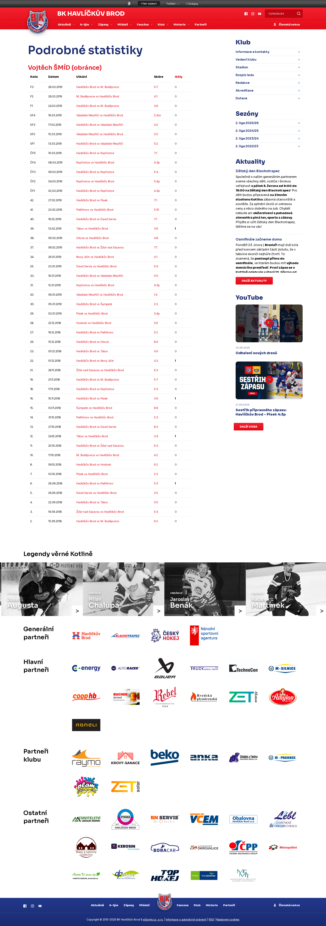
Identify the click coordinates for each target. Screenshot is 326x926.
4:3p (157, 162)
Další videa (248, 426)
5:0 (156, 502)
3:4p (157, 313)
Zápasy (129, 905)
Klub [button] (161, 24)
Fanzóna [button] (143, 24)
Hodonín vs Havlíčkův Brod (93, 323)
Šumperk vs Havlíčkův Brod (94, 408)
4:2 (156, 124)
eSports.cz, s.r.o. (153, 919)
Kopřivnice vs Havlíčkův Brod (95, 162)
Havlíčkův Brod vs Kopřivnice (95, 153)
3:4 (156, 436)
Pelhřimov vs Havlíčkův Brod (94, 209)
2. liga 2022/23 (247, 146)
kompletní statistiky (167, 532)
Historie (212, 905)
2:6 (156, 323)
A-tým (113, 905)
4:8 (156, 238)
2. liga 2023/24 (247, 138)
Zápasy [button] (103, 24)
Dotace (241, 98)
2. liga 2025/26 (247, 123)
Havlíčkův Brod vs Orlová (92, 342)
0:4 (156, 266)
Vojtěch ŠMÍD (49, 67)
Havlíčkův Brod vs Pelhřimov (94, 332)
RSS (211, 919)
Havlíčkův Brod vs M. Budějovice (97, 87)
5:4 (156, 172)
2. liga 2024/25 (247, 131)
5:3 (156, 389)
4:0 (156, 351)
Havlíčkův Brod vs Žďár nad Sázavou (100, 247)
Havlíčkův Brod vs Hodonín (93, 464)
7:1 (155, 153)
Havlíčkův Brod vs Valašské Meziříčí (99, 124)
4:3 (156, 360)
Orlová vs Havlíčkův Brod (92, 238)
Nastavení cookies (227, 919)
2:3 (156, 304)
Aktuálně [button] (65, 24)
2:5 (156, 493)
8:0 (156, 342)
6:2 (156, 464)
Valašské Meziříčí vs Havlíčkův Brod (99, 115)
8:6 (156, 408)
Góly (178, 77)
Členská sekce (289, 24)
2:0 (156, 134)
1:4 (155, 294)
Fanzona (182, 905)
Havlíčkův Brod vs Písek (92, 200)
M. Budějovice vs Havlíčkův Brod (97, 96)
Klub (197, 905)
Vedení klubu (246, 60)
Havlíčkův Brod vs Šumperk (94, 304)
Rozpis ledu (245, 75)
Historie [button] (180, 24)
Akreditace (245, 91)
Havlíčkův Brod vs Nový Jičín (95, 360)
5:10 (156, 209)
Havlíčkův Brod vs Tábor (92, 351)
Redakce (243, 83)
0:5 (156, 276)
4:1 (155, 96)
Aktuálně (97, 905)
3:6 (156, 106)
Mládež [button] (123, 24)
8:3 (156, 427)
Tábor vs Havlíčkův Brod (92, 228)
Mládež (144, 905)
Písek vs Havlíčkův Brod (92, 313)
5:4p (157, 181)
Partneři (201, 24)
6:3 (156, 370)
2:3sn (157, 115)
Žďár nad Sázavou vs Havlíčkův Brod (100, 370)
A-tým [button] (85, 24)
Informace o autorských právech (186, 919)
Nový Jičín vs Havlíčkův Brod (95, 257)
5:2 (156, 143)
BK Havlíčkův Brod (91, 13)
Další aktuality (254, 280)
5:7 (156, 87)
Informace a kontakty (252, 52)
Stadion (242, 67)
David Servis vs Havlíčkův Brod (96, 266)
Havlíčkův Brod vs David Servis (96, 219)
